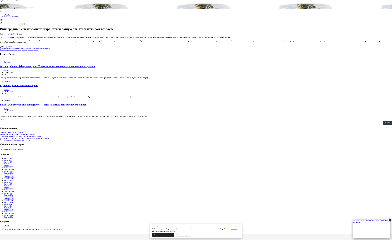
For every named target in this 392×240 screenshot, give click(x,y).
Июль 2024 (8, 204)
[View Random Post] (1, 20)
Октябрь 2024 (9, 199)
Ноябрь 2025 (8, 175)
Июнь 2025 (8, 184)
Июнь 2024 (8, 206)
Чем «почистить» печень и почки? (12, 132)
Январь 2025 (8, 193)
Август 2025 (8, 180)
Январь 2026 (8, 171)
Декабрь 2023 (8, 217)
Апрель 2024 (8, 210)
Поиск (2, 119)
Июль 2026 (8, 160)
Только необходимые (183, 235)
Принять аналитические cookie (163, 235)
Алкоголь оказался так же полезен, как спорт (15, 140)
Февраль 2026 (9, 169)
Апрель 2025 (8, 188)
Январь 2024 (8, 215)
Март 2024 (7, 211)
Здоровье (7, 15)
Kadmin (19, 34)
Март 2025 (7, 189)
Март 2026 (7, 167)
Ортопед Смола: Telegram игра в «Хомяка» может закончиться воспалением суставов (47, 66)
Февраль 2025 (9, 191)
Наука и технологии (11, 16)
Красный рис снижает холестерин (19, 85)
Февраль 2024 (9, 213)
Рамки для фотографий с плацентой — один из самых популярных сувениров (43, 104)
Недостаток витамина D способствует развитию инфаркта (20, 136)
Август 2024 (8, 202)
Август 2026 (8, 158)
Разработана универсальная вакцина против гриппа (18, 134)
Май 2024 (7, 208)
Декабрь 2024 (8, 195)
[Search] (1, 22)
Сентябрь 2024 (9, 200)
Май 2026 (7, 164)
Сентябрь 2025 (9, 178)
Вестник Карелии (6, 4)
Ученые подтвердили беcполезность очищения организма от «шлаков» (25, 138)
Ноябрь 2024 (8, 197)
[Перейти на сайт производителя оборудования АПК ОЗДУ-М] (371, 229)
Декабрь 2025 (8, 173)
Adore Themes (56, 229)
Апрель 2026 (8, 166)
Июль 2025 (8, 182)
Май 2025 (7, 186)
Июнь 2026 (8, 162)
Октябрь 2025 (9, 177)
